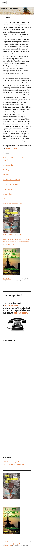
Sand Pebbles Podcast (9, 9)
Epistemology (7, 194)
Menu (4, 2)
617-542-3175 (11, 305)
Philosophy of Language (11, 179)
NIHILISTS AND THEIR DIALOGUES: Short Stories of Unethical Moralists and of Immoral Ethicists (17, 241)
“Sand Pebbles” (7, 279)
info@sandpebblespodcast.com (20, 544)
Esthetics (6, 199)
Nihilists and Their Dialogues (14, 464)
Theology (6, 170)
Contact (19, 542)
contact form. (21, 313)
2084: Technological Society (12, 234)
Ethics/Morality (8, 165)
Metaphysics (7, 189)
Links (24, 542)
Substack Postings (11, 148)
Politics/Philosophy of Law (12, 204)
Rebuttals (6, 175)
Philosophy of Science (10, 184)
